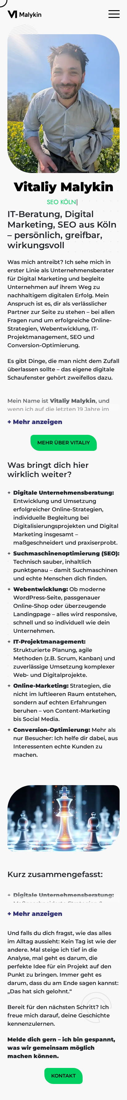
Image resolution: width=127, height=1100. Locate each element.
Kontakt (63, 1076)
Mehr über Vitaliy (63, 443)
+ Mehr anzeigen (34, 422)
